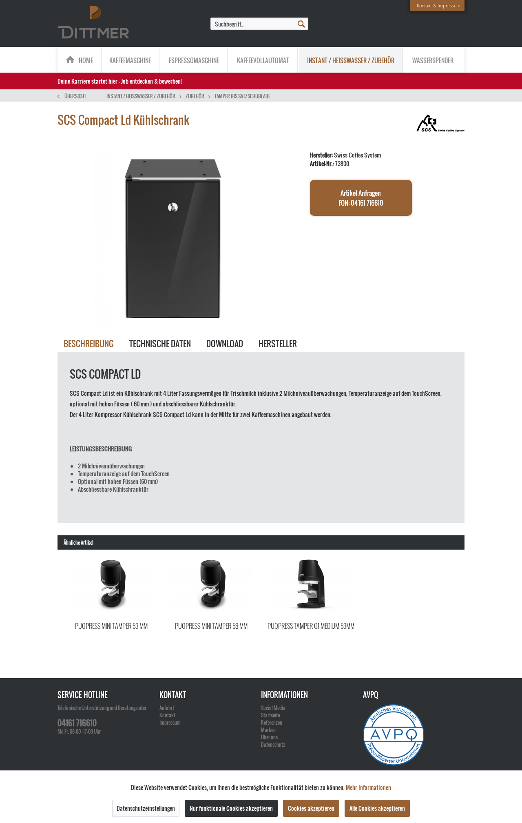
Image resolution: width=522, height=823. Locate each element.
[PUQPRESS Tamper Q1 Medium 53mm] (311, 586)
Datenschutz (273, 744)
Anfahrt (166, 707)
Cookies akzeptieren (311, 808)
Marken (268, 729)
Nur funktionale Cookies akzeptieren (231, 808)
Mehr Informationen (368, 787)
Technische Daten (160, 343)
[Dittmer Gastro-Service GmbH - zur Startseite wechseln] (93, 23)
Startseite (270, 715)
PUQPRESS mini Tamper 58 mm (211, 626)
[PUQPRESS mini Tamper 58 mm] (211, 586)
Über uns (269, 737)
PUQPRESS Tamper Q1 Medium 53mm (311, 626)
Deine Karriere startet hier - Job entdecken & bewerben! (120, 81)
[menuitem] (259, 24)
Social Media (273, 707)
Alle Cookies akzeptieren (377, 808)
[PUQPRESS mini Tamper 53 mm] (111, 586)
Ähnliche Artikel (78, 542)
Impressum (170, 722)
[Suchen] (301, 23)
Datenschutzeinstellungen (146, 808)
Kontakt (167, 715)
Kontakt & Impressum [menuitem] (438, 5)
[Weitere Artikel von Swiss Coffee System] (440, 128)
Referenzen (271, 722)
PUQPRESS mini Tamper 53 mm (111, 626)
